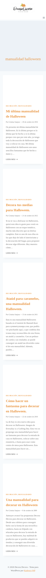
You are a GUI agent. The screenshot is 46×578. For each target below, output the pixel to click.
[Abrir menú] (43, 18)
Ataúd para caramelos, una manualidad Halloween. (22, 304)
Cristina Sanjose (14, 122)
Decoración (11, 106)
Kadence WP (29, 570)
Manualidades (25, 106)
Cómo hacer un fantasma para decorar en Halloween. (22, 406)
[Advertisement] (23, 33)
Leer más (12, 159)
